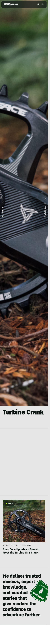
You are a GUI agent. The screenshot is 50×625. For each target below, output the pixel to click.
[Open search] (38, 5)
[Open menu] (42, 5)
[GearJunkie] (11, 4)
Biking (10, 504)
